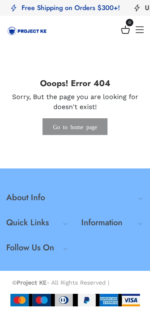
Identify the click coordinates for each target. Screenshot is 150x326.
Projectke (124, 282)
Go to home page (75, 127)
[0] (125, 31)
